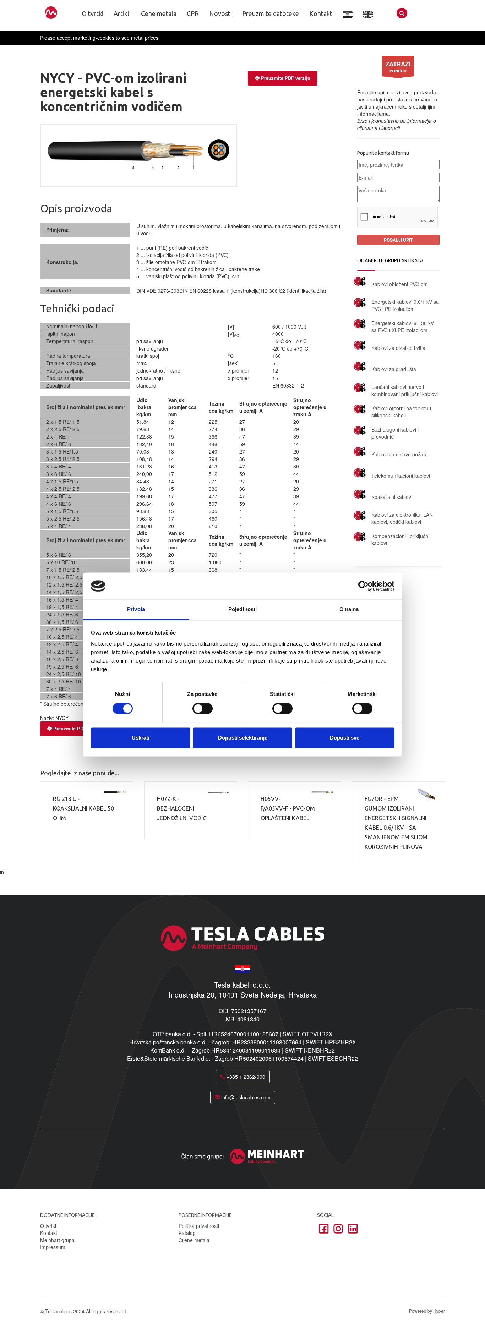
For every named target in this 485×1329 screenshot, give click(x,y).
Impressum (52, 1247)
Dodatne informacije (67, 1215)
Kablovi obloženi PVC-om (399, 283)
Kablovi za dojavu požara (399, 454)
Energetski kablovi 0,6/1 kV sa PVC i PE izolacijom (405, 305)
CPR (193, 13)
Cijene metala (194, 1239)
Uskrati (140, 738)
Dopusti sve (344, 738)
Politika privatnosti (199, 1225)
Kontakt (320, 13)
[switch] (202, 708)
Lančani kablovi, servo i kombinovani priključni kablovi (404, 390)
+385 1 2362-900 (245, 1076)
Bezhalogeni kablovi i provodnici (395, 433)
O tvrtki (92, 13)
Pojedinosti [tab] (242, 609)
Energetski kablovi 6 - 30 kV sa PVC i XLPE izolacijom (402, 326)
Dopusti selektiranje (242, 738)
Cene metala (158, 13)
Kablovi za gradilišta (393, 369)
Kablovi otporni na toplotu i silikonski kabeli (401, 412)
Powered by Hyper (427, 1311)
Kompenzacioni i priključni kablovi (400, 539)
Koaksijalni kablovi (391, 496)
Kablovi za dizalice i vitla (398, 347)
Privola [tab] (136, 609)
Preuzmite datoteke (270, 13)
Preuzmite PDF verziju (285, 78)
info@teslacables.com (245, 1097)
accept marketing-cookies (85, 37)
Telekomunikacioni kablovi (400, 475)
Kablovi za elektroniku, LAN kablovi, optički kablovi (402, 518)
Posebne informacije (205, 1215)
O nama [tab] (349, 609)
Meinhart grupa (57, 1239)
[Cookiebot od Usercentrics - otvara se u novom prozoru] (363, 586)
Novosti (220, 13)
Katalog (187, 1232)
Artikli (122, 13)
